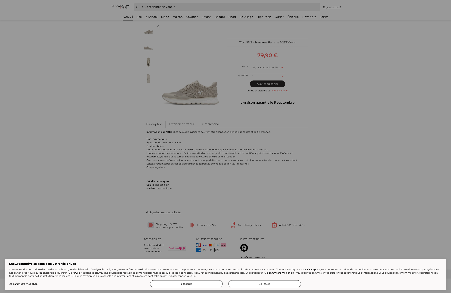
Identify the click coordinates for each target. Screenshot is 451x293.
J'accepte (186, 283)
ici (194, 275)
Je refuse (264, 283)
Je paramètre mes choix (24, 283)
